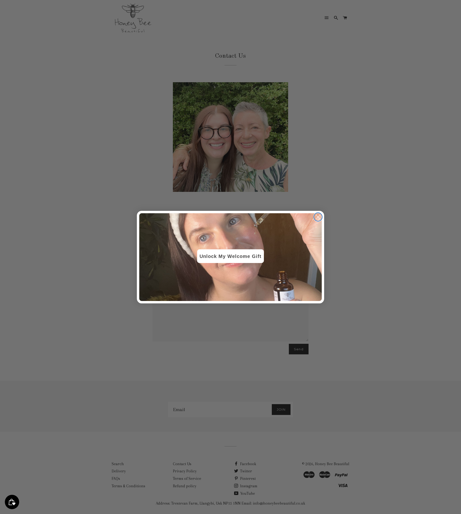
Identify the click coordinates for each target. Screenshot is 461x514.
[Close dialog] (318, 217)
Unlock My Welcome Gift (230, 256)
